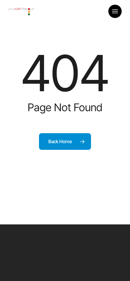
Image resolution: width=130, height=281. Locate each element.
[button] (115, 11)
